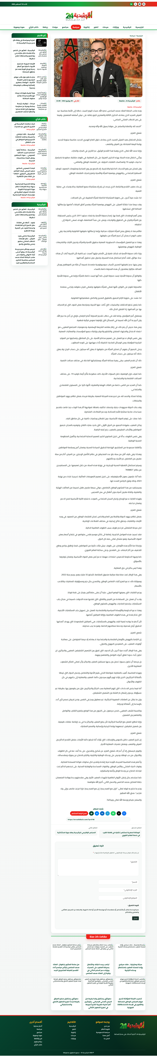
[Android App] (131, 4)
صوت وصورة (19, 27)
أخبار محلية (38, 1026)
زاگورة (87, 27)
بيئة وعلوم (38, 1041)
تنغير (96, 27)
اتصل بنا (107, 1038)
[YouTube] (139, 4)
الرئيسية (140, 27)
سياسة (76, 27)
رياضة (45, 27)
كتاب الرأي (33, 27)
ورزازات (116, 27)
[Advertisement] (148, 45)
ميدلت (105, 27)
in (102, 813)
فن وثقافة (38, 1038)
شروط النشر (105, 1029)
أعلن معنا (106, 1035)
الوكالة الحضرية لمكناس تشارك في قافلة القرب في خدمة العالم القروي (121, 834)
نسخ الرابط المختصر (79, 813)
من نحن (107, 1026)
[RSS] (135, 4)
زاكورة (73, 1032)
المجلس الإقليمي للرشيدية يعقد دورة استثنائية (76, 832)
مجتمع (65, 27)
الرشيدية (127, 27)
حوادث (55, 27)
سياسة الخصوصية (103, 1032)
